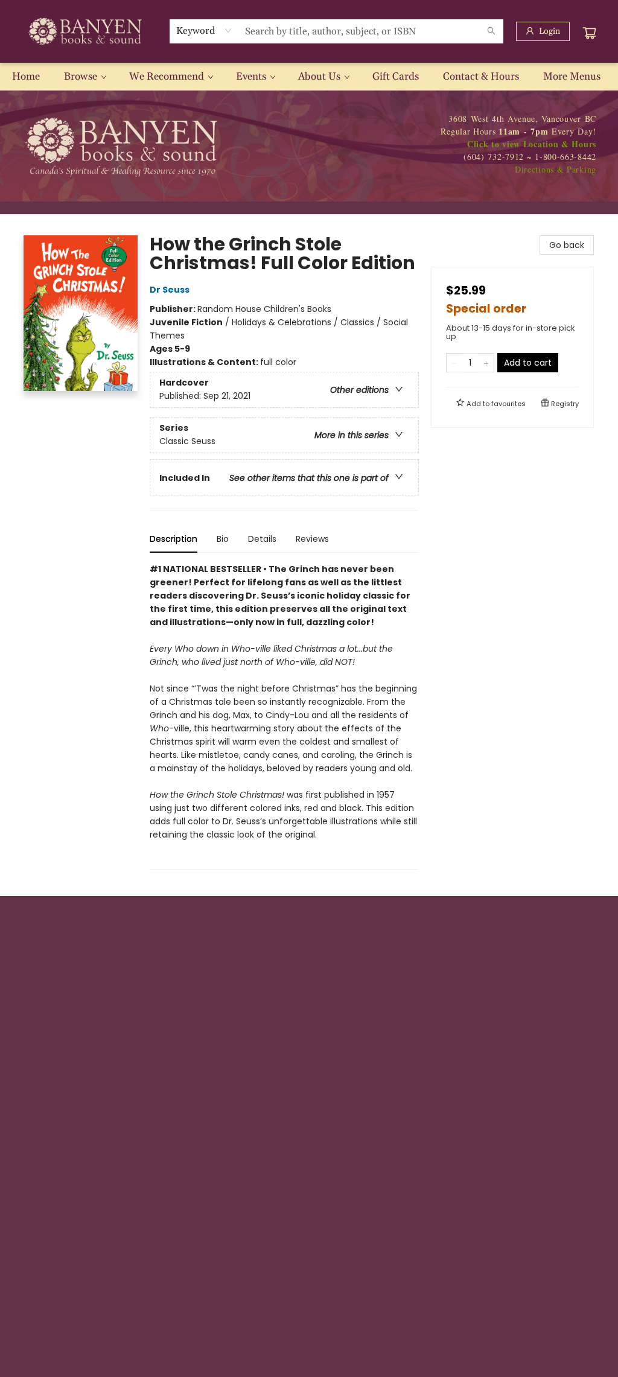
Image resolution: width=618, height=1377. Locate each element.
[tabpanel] (284, 716)
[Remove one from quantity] (454, 362)
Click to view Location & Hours (531, 144)
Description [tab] (173, 539)
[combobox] (204, 30)
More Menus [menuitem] (571, 76)
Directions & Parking (555, 169)
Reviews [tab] (312, 539)
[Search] (491, 31)
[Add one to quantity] (486, 362)
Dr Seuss (170, 290)
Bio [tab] (223, 539)
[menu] (309, 77)
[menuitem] (26, 77)
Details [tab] (262, 539)
